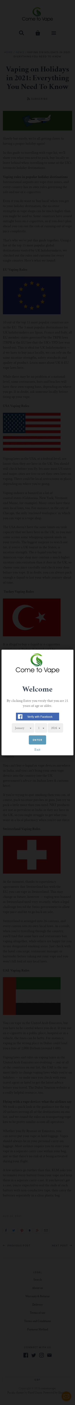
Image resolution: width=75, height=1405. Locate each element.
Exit (37, 749)
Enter (37, 740)
